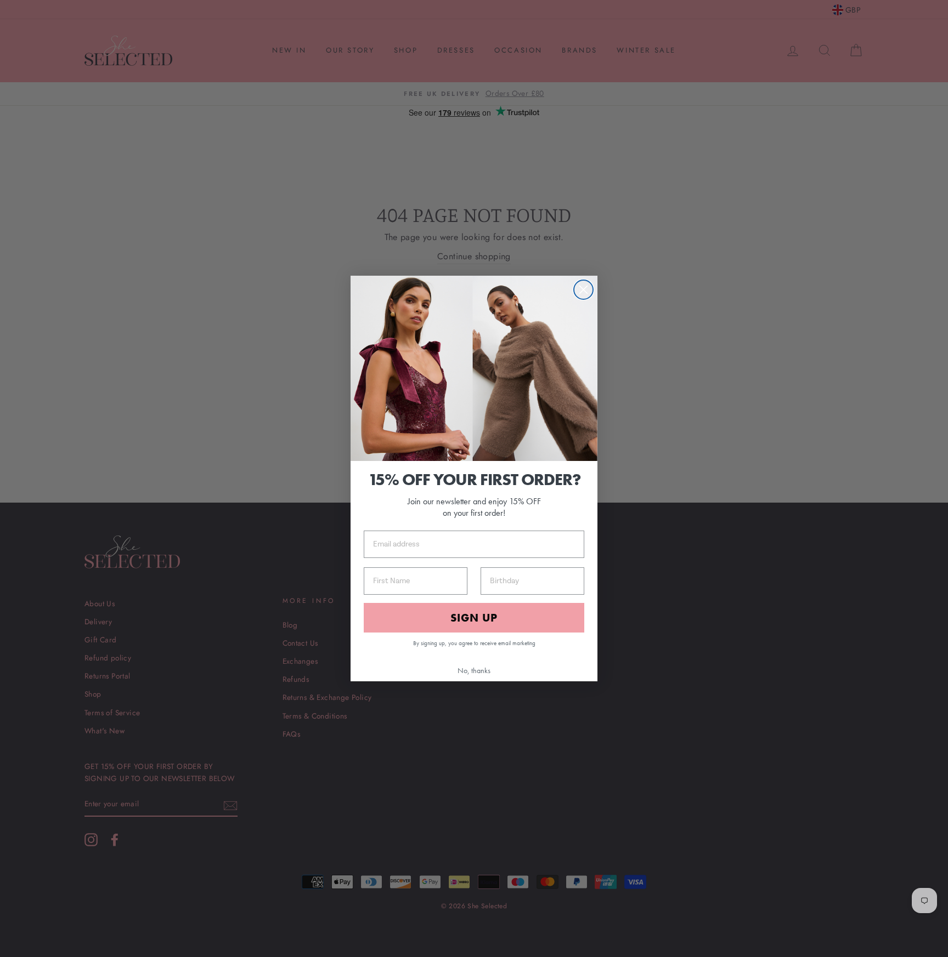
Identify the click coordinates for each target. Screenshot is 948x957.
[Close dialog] (583, 289)
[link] (474, 368)
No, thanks (474, 670)
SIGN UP (474, 618)
